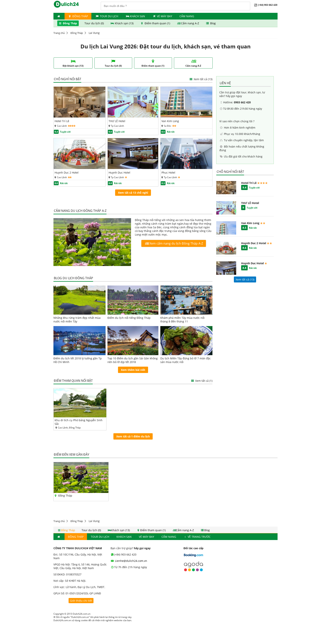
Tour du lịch (109, 16)
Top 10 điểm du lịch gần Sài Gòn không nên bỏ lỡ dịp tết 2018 (132, 360)
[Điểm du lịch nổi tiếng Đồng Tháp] (133, 300)
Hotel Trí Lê (62, 121)
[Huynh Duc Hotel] (133, 168)
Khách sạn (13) (124, 23)
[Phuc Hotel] (186, 168)
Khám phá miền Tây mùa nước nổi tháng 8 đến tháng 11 (182, 319)
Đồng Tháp (80, 16)
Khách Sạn (137, 16)
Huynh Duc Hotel (119, 172)
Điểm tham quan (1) (157, 23)
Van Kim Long (170, 121)
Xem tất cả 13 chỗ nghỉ (133, 192)
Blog (212, 23)
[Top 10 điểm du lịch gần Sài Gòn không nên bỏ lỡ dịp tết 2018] (133, 340)
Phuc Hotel (168, 172)
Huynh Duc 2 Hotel (67, 172)
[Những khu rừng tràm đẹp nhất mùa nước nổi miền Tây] (79, 300)
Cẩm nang (186, 16)
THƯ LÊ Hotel (117, 121)
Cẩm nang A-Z (190, 23)
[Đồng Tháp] (92, 242)
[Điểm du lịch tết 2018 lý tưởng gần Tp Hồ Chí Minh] (79, 340)
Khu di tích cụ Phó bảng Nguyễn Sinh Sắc (78, 422)
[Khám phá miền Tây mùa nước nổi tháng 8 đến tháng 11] (186, 300)
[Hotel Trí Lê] (79, 116)
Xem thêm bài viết (133, 370)
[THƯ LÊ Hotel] (133, 116)
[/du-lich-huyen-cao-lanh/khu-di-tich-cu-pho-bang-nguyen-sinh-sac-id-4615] (80, 402)
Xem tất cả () (245, 279)
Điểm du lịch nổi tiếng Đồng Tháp (129, 318)
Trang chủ (59, 33)
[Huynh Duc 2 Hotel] (79, 168)
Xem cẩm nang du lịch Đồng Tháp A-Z (176, 243)
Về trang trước (199, 536)
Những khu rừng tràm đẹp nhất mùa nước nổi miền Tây (77, 319)
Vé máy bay (164, 16)
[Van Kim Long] (186, 116)
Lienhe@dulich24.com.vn (130, 561)
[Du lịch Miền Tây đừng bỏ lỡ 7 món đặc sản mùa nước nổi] (186, 340)
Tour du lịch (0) (94, 23)
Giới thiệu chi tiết (81, 600)
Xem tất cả (202, 79)
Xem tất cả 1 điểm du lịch (133, 436)
